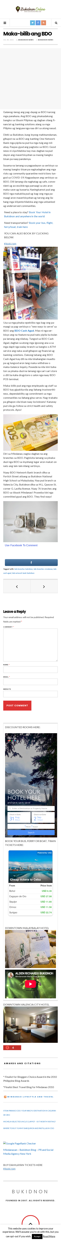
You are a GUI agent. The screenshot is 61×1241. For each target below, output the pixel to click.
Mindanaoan (10, 1149)
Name (6, 664)
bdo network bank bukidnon (23, 573)
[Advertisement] (30, 78)
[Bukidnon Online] (30, 9)
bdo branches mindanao (43, 569)
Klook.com (10, 243)
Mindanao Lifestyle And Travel (30, 1096)
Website (7, 689)
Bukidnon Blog (28, 1149)
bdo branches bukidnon (23, 569)
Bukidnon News (26, 40)
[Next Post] (44, 586)
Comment (8, 627)
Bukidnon (30, 1191)
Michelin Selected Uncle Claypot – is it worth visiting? (29, 1121)
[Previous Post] (17, 586)
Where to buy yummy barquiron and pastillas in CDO (28, 1128)
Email (6, 677)
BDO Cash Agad (24, 330)
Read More (49, 1236)
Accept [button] (37, 1236)
